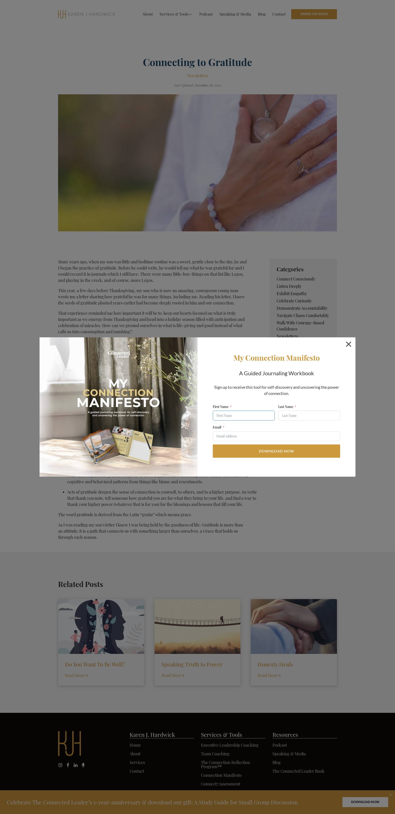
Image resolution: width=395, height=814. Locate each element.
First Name (221, 406)
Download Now (276, 451)
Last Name (285, 406)
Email (217, 427)
